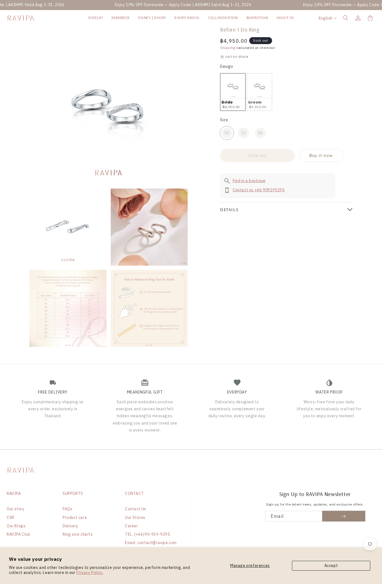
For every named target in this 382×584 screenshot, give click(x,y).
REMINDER (121, 17)
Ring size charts (78, 534)
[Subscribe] (344, 516)
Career (131, 525)
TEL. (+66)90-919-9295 (147, 534)
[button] (345, 18)
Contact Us (135, 508)
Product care (75, 517)
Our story (15, 508)
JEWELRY (95, 17)
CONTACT (134, 493)
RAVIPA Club (18, 534)
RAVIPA (14, 493)
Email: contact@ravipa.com (151, 542)
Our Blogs (16, 525)
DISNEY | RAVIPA (152, 17)
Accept (331, 565)
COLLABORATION (223, 17)
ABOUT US (285, 17)
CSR (10, 517)
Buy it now (321, 155)
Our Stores (135, 517)
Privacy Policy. (89, 572)
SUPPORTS (73, 493)
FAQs (67, 508)
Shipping (227, 48)
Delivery (70, 525)
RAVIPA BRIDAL (187, 17)
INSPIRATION (257, 17)
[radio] (233, 92)
